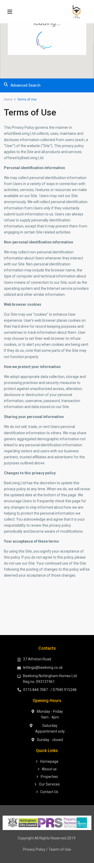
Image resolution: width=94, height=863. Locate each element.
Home (8, 99)
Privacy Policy (34, 849)
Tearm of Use (60, 849)
